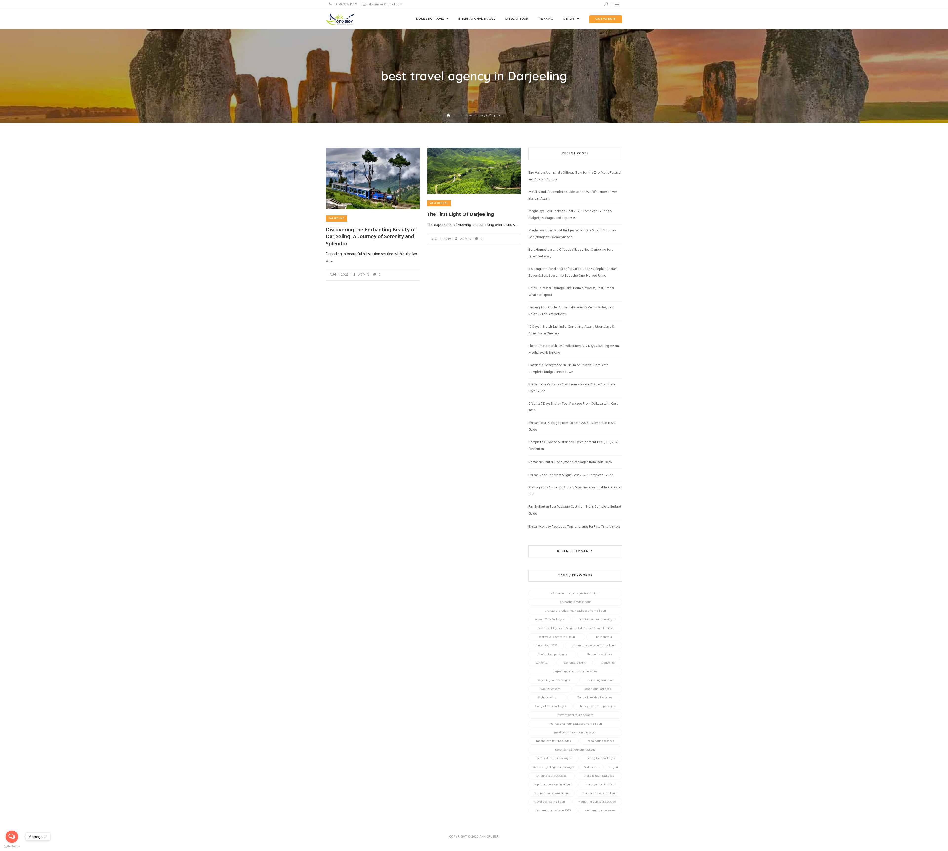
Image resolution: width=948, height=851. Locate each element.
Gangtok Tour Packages (550, 706)
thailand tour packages (599, 776)
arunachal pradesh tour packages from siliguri (575, 610)
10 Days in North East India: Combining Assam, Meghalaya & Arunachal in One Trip (571, 330)
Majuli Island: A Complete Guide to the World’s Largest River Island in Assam (572, 195)
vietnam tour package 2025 (553, 810)
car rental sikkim (575, 662)
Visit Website (605, 19)
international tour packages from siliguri (575, 723)
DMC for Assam (549, 689)
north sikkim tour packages (553, 758)
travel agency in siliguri (549, 801)
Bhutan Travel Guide (599, 654)
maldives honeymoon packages (575, 732)
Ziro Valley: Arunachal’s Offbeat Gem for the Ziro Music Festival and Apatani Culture (574, 176)
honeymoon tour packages (598, 706)
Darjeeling (336, 218)
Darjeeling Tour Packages (553, 680)
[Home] (449, 115)
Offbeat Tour (516, 19)
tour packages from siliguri (552, 793)
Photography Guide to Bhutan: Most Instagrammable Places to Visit (574, 491)
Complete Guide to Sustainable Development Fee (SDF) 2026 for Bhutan (573, 445)
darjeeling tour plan (600, 680)
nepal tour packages (600, 741)
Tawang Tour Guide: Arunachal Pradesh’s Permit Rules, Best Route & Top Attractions (571, 311)
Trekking (545, 19)
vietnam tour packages (600, 810)
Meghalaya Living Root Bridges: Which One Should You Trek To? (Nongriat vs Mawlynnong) (572, 234)
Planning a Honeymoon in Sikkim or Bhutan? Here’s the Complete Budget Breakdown (568, 368)
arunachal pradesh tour (575, 602)
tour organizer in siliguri (600, 784)
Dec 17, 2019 (441, 239)
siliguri (613, 767)
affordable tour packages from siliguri (575, 593)
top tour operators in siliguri (553, 784)
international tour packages (575, 715)
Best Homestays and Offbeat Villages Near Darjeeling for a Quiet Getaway (571, 253)
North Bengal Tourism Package (575, 749)
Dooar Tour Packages (597, 689)
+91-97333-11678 (345, 4)
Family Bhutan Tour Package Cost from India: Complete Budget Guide (574, 510)
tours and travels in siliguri (599, 793)
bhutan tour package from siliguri (593, 645)
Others (569, 19)
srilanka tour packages (551, 776)
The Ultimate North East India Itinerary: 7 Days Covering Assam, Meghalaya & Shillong (574, 349)
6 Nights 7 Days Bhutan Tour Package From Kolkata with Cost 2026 (573, 407)
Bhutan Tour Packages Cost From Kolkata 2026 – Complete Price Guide (572, 388)
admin (363, 274)
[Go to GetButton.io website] (12, 846)
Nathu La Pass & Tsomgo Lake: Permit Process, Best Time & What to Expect (571, 291)
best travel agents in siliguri (556, 637)
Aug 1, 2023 (339, 274)
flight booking (547, 697)
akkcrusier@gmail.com (384, 4)
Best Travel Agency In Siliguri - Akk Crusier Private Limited (575, 628)
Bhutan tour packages (552, 654)
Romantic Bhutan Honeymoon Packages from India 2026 (570, 462)
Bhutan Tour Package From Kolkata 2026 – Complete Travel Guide (572, 426)
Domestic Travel (430, 19)
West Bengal (439, 203)
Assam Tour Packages (549, 619)
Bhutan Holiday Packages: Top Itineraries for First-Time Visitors (574, 527)
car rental (542, 662)
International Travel (476, 19)
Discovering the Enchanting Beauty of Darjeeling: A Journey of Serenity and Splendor (371, 237)
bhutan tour (604, 637)
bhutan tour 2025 (546, 645)
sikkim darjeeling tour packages (553, 767)
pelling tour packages (601, 758)
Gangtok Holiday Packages (594, 697)
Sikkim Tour (591, 767)
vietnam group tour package (597, 801)
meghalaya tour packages (553, 741)
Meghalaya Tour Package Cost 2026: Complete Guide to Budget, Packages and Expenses (570, 214)
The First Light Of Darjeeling (460, 214)
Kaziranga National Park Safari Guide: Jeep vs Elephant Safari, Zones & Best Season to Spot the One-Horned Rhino (572, 272)
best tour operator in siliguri (597, 619)
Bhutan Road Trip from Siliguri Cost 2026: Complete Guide (570, 475)
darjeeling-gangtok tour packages (575, 671)
